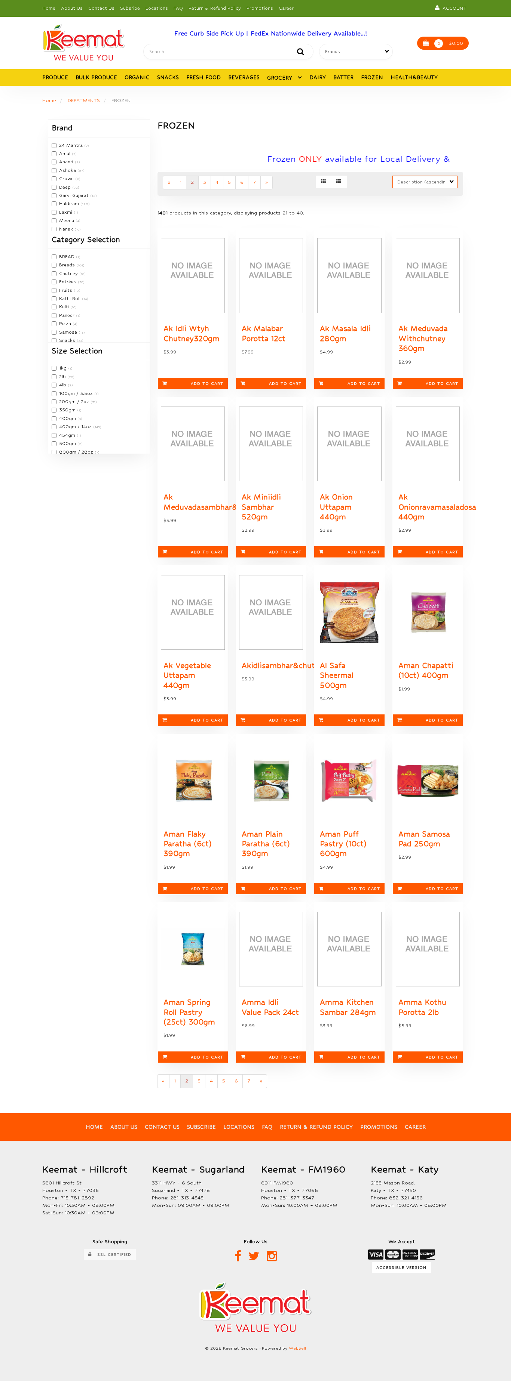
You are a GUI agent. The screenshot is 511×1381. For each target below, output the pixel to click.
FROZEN (372, 77)
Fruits (66, 290)
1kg (63, 368)
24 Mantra (71, 145)
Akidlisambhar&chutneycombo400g (306, 665)
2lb (63, 376)
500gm (68, 443)
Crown (67, 178)
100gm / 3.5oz (76, 393)
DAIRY (317, 77)
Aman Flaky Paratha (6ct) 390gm (187, 844)
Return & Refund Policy (215, 8)
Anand (67, 161)
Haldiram (69, 203)
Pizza (66, 323)
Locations (157, 8)
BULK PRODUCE (96, 77)
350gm (68, 410)
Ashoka (68, 170)
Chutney (69, 273)
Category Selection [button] (86, 239)
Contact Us (101, 8)
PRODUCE (55, 77)
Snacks (68, 340)
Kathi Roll (70, 298)
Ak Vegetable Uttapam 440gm (187, 675)
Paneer (67, 315)
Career (286, 8)
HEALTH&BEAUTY (414, 77)
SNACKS (168, 77)
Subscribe (201, 1127)
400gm (68, 418)
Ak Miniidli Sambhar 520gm (261, 507)
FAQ (178, 8)
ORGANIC (137, 77)
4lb (63, 384)
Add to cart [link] (207, 383)
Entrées (68, 281)
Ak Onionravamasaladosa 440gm (437, 507)
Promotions (260, 8)
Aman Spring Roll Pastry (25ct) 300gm (189, 1012)
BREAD (67, 256)
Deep (65, 187)
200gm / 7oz (75, 401)
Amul (65, 153)
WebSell (297, 1348)
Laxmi (66, 212)
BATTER (343, 77)
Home (48, 8)
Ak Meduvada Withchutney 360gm (423, 338)
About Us (72, 8)
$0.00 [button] (450, 43)
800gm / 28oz (77, 452)
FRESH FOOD (203, 77)
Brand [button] (62, 128)
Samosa (69, 332)
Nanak (66, 229)
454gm (68, 435)
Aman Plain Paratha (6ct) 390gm (266, 844)
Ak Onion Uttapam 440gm (336, 507)
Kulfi (64, 306)
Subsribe (130, 8)
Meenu (67, 220)
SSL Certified (111, 1254)
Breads (67, 265)
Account (453, 8)
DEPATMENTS (84, 100)
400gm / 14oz (76, 426)
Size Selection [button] (77, 351)
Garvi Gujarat (74, 195)
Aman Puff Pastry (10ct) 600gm (343, 844)
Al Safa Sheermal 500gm (337, 675)
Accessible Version (401, 1267)
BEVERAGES (244, 77)
